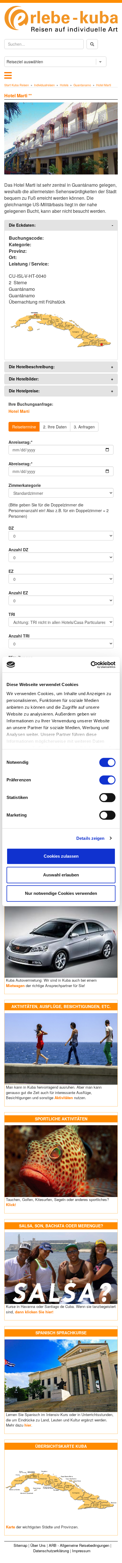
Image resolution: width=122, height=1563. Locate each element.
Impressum (81, 1550)
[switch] (107, 779)
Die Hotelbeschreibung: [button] (32, 367)
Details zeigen (90, 838)
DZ (11, 528)
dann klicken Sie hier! (34, 1311)
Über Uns (38, 1545)
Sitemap (20, 1545)
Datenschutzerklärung (51, 1550)
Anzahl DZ (18, 549)
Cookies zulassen (61, 856)
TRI (12, 614)
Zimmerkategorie (25, 485)
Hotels (64, 85)
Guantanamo (82, 85)
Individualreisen (44, 85)
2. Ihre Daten (55, 427)
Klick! (11, 1204)
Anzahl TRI (19, 636)
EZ (11, 571)
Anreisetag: (20, 442)
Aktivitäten (63, 1097)
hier (27, 1425)
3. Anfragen (84, 427)
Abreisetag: (20, 463)
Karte (10, 1527)
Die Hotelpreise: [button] (24, 391)
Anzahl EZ (18, 593)
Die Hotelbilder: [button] (24, 379)
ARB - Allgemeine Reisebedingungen (79, 1545)
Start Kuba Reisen (16, 85)
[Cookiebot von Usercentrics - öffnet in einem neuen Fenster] (90, 664)
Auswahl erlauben (61, 874)
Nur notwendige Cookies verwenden (61, 893)
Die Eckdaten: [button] (22, 225)
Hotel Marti (103, 85)
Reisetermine (24, 427)
